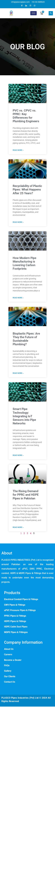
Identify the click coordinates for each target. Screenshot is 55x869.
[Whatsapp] (34, 5)
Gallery (7, 671)
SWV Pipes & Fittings (14, 604)
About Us (8, 649)
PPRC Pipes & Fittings (15, 615)
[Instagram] (30, 5)
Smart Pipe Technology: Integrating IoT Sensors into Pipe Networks (24, 416)
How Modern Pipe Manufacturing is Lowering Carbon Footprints (24, 263)
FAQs (6, 665)
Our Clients (9, 676)
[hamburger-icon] (33, 13)
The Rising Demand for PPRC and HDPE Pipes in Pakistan (26, 494)
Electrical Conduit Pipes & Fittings (21, 599)
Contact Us (9, 681)
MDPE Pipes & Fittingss (16, 632)
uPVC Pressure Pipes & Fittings (20, 610)
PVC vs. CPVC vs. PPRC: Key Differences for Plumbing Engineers (26, 116)
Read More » (18, 150)
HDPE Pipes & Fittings (15, 621)
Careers (8, 654)
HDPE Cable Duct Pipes (15, 626)
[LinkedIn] (26, 5)
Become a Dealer (12, 660)
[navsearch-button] (51, 13)
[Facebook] (22, 5)
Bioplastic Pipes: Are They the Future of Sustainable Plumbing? (26, 339)
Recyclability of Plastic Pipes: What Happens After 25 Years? (27, 189)
